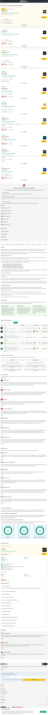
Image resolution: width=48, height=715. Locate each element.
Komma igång (7, 244)
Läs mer (2, 386)
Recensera (25, 24)
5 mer (13, 178)
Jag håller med (43, 711)
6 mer (13, 143)
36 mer (13, 64)
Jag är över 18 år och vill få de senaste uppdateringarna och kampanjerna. (12, 679)
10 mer (34, 349)
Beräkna (15, 322)
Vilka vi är (2, 686)
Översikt (3, 244)
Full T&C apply (3, 125)
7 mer (33, 332)
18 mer (13, 43)
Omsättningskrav (39, 244)
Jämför (22, 24)
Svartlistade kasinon (4, 693)
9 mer (13, 129)
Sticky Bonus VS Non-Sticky (20, 244)
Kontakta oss (3, 688)
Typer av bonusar (27, 244)
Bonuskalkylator (12, 244)
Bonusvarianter (33, 244)
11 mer (13, 96)
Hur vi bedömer (3, 690)
